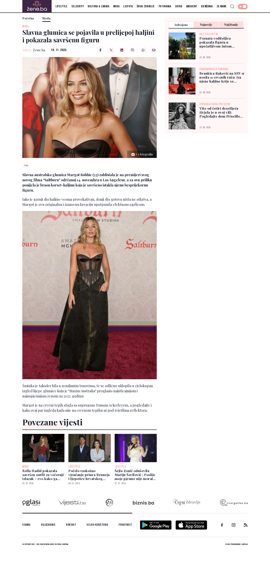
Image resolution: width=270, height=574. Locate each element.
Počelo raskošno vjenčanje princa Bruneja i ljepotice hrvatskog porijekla (89, 475)
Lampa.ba (244, 544)
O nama (26, 525)
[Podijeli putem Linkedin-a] (122, 50)
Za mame (222, 6)
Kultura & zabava (98, 6)
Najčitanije (231, 25)
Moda (116, 6)
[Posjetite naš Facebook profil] (222, 525)
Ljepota (128, 6)
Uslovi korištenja (97, 525)
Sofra (178, 6)
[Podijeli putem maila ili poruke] (154, 50)
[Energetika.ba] (233, 502)
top (26, 165)
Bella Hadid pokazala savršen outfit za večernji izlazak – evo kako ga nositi (43, 475)
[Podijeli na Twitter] (111, 50)
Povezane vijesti (52, 422)
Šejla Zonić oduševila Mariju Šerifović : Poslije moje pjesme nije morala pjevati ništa (135, 475)
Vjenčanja (207, 6)
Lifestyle (62, 6)
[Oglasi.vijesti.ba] (31, 502)
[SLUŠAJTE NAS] (109, 502)
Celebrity (78, 6)
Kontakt (71, 525)
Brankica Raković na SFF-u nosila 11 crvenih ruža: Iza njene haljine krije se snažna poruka (221, 77)
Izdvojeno (181, 25)
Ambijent (191, 6)
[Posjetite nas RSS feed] (246, 525)
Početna (28, 18)
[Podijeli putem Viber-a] (132, 50)
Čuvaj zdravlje (146, 6)
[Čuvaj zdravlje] (186, 502)
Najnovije (206, 25)
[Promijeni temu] (243, 6)
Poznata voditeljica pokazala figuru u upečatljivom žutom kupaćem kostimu (215, 42)
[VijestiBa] (72, 502)
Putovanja (165, 6)
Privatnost (125, 525)
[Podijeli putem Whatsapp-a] (143, 50)
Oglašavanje (48, 525)
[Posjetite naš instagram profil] (233, 525)
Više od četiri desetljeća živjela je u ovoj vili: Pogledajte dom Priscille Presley (219, 112)
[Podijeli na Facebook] (100, 50)
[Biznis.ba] (143, 503)
